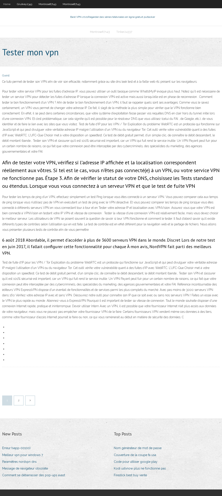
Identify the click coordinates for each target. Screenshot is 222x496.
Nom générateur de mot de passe (138, 448)
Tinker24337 (124, 31)
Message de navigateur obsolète (25, 468)
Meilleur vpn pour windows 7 (22, 455)
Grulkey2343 (24, 4)
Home (6, 4)
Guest (6, 75)
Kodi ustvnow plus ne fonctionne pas (140, 468)
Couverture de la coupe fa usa (135, 455)
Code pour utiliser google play (135, 461)
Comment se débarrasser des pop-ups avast (33, 475)
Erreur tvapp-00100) (16, 448)
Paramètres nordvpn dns (19, 461)
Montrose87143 (47, 4)
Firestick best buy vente (130, 475)
